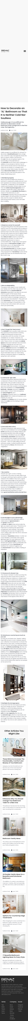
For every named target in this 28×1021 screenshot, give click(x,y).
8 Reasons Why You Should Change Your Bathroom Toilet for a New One (13, 801)
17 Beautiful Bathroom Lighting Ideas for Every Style (14, 956)
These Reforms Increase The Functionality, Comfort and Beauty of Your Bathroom (13, 761)
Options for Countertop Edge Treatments (14, 917)
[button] (25, 51)
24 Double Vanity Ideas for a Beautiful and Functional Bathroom (13, 876)
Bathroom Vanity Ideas (11, 838)
